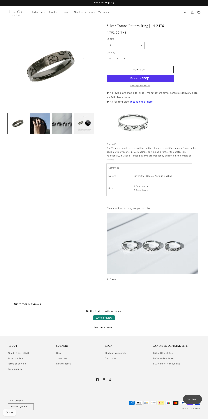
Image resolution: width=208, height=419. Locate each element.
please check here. (141, 101)
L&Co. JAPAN (195, 408)
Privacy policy (15, 358)
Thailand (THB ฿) (19, 406)
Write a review (104, 317)
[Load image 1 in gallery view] (18, 123)
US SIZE (111, 39)
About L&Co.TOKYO (18, 353)
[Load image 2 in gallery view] (40, 123)
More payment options (140, 85)
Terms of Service (17, 363)
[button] (38, 12)
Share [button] (113, 279)
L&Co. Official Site (163, 353)
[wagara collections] (152, 272)
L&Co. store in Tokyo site (166, 363)
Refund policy (63, 363)
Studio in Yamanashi (115, 353)
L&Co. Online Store (163, 358)
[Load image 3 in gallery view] (62, 123)
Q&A (58, 353)
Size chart (61, 358)
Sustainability (15, 369)
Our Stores (110, 358)
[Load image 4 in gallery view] (84, 123)
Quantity (111, 52)
